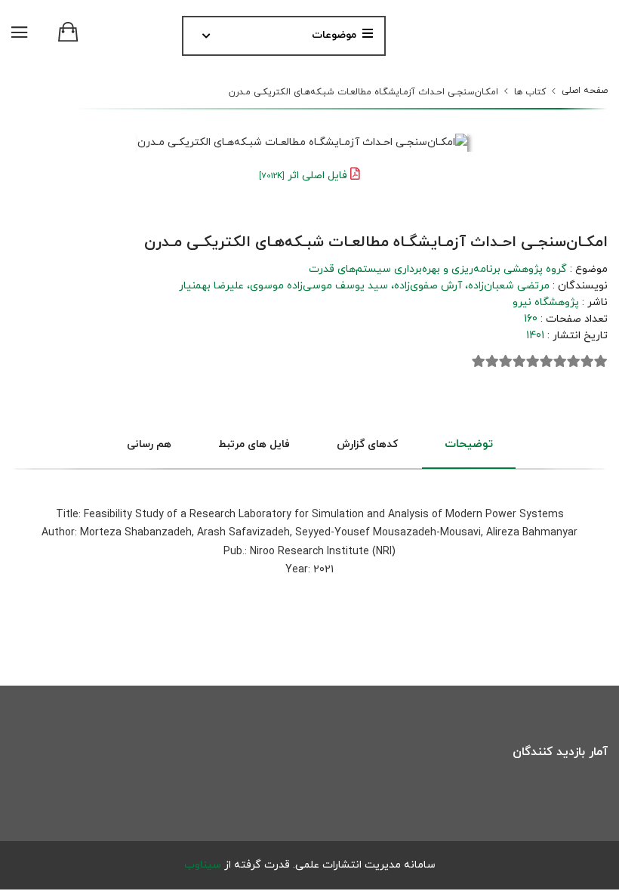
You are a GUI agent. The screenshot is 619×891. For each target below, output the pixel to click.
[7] (519, 361)
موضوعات (334, 35)
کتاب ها (530, 92)
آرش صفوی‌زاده (428, 286)
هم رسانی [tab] (149, 444)
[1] (601, 361)
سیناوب (202, 865)
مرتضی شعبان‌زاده (509, 286)
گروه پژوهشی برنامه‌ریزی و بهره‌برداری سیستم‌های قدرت (438, 269)
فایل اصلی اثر (303, 175)
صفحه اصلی (585, 91)
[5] (546, 361)
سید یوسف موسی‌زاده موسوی (319, 286)
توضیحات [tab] (469, 444)
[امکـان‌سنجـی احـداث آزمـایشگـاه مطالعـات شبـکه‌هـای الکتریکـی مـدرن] (302, 143)
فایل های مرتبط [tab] (254, 444)
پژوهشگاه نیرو (546, 302)
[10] (478, 361)
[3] (574, 361)
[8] (506, 361)
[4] (560, 361)
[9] (492, 361)
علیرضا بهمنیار (211, 286)
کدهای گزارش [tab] (367, 444)
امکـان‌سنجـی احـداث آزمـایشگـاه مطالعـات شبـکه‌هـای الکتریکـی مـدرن (363, 92)
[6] (533, 361)
